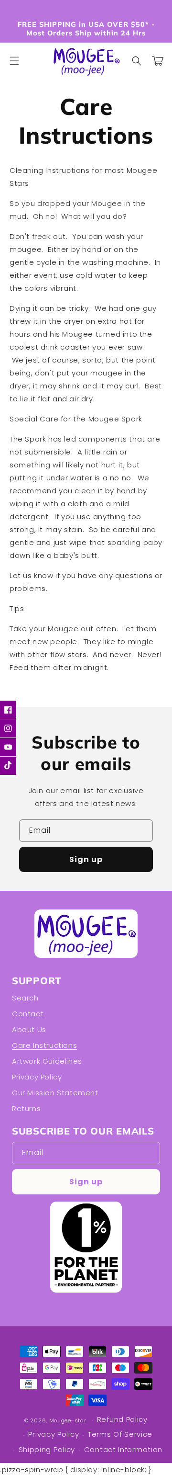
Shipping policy (47, 1449)
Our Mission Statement (55, 1093)
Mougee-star (67, 1420)
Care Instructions (44, 1045)
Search (25, 998)
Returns (26, 1108)
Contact (27, 1014)
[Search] (136, 60)
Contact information (123, 1449)
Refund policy (122, 1419)
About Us (29, 1029)
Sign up (86, 859)
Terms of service (120, 1434)
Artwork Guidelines (47, 1061)
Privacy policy (37, 1077)
